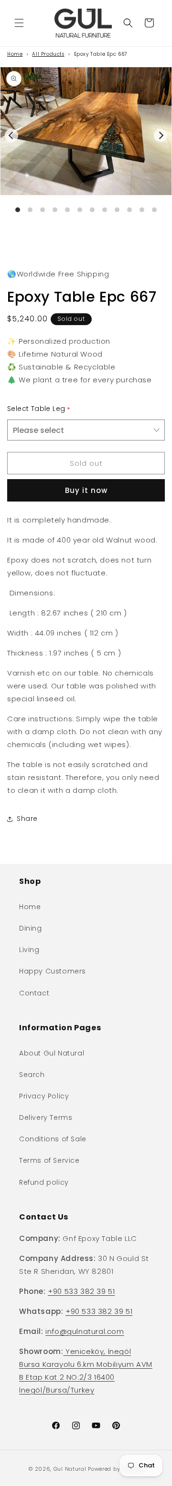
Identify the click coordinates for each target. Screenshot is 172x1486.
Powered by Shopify (115, 1469)
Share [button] (27, 818)
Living (29, 949)
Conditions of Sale (52, 1139)
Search (32, 1074)
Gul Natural (70, 1469)
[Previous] (11, 135)
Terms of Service (49, 1160)
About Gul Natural (51, 1053)
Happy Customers (52, 971)
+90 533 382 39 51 (81, 1291)
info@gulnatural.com (84, 1331)
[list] (86, 149)
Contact (34, 993)
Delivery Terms (45, 1117)
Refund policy (44, 1182)
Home (14, 54)
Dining (30, 928)
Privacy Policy (44, 1096)
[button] (19, 22)
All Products (48, 54)
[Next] (160, 135)
